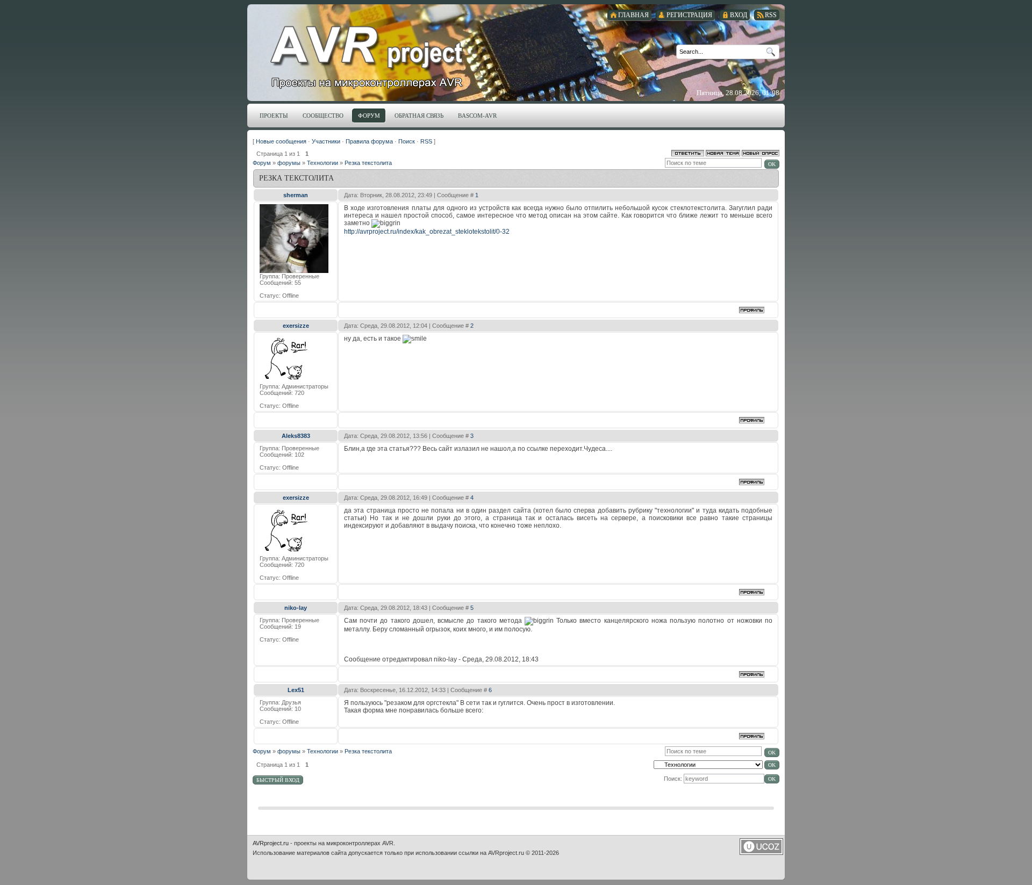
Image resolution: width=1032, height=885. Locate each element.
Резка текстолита (368, 163)
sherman (295, 195)
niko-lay (295, 608)
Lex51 (296, 690)
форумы (288, 163)
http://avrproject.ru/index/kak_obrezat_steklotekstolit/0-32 (427, 231)
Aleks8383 (296, 436)
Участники (326, 141)
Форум (262, 163)
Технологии (322, 163)
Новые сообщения (281, 141)
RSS (426, 141)
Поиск (406, 141)
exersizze (296, 325)
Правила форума (369, 141)
